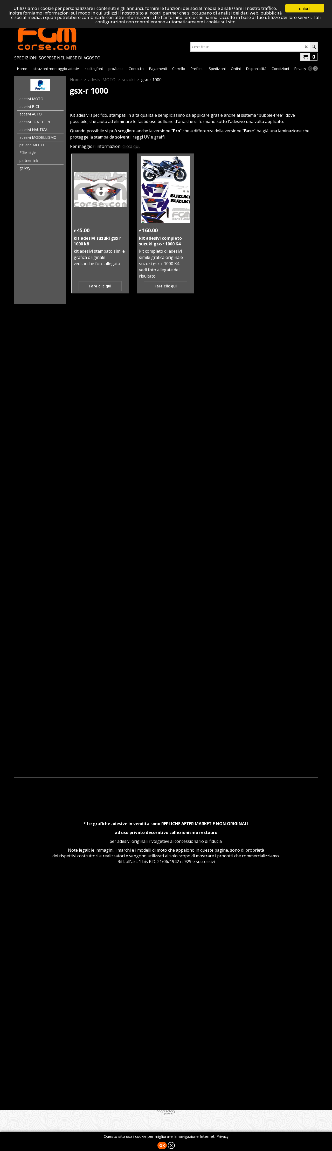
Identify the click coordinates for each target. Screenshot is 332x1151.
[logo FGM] (57, 36)
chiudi (304, 8)
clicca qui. (131, 146)
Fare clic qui (100, 286)
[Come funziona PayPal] (40, 90)
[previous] (310, 68)
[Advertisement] (166, 381)
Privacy (223, 1136)
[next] (315, 68)
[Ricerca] (313, 46)
